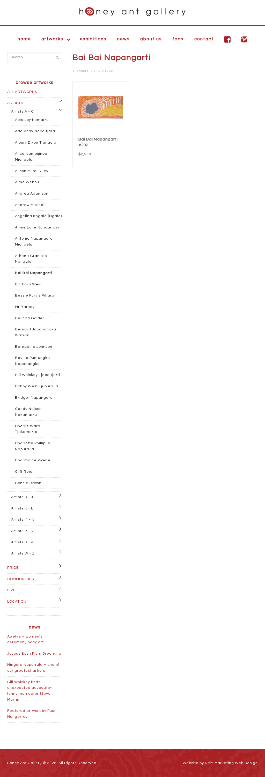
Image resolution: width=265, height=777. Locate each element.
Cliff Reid (24, 471)
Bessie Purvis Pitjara (34, 295)
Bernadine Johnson (33, 347)
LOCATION (16, 601)
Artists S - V (22, 542)
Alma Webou (27, 182)
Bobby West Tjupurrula (36, 386)
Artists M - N (22, 519)
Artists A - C (22, 111)
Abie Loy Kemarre (32, 120)
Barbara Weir (28, 284)
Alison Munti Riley (31, 171)
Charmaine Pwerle (32, 460)
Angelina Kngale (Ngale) (38, 216)
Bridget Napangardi (34, 397)
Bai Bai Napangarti (33, 273)
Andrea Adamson (31, 193)
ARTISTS (15, 103)
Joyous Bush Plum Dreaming (34, 653)
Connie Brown (28, 483)
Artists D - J (22, 497)
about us (151, 39)
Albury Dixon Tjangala (35, 142)
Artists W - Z (23, 553)
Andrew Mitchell (30, 205)
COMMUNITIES (20, 579)
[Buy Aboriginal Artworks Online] (132, 11)
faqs (178, 39)
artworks (52, 39)
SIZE (11, 590)
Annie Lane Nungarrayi (37, 227)
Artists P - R (22, 531)
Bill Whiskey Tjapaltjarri (37, 375)
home (24, 39)
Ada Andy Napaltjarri (35, 131)
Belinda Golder (29, 318)
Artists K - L (22, 508)
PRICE (13, 567)
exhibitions (93, 39)
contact (204, 39)
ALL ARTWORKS (22, 92)
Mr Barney (25, 307)
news (123, 39)
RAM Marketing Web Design (231, 763)
